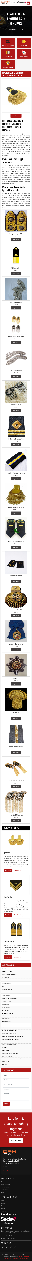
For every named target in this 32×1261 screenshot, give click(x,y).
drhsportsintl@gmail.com (8, 1238)
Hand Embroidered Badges (9, 974)
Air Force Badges (7, 971)
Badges (4, 968)
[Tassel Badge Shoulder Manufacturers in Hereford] (16, 289)
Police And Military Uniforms (10, 1053)
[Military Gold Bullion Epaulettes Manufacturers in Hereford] (16, 494)
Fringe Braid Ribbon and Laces (10, 1039)
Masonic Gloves (6, 1021)
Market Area (4, 1211)
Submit (6, 1104)
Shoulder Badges (9, 941)
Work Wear (5, 1062)
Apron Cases (5, 1010)
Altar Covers (6, 1007)
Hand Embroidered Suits (9, 1045)
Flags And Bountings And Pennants (12, 1036)
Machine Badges (6, 995)
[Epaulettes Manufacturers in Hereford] (16, 699)
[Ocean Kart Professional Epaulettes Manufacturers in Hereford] (16, 460)
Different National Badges (9, 998)
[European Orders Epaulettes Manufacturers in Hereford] (16, 631)
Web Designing (24, 1256)
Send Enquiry (18, 870)
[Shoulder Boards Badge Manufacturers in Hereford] (16, 357)
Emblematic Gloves (7, 1013)
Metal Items (5, 1050)
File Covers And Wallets (9, 1033)
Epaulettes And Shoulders (9, 1031)
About (2, 1200)
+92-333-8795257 (7, 1235)
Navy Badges (5, 977)
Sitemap (3, 1208)
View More (6, 1171)
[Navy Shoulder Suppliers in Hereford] (16, 884)
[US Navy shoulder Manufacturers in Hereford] (16, 255)
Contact (3, 1203)
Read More (8, 870)
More (3, 1025)
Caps (3, 1028)
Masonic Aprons (7, 1016)
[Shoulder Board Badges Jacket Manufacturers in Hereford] (16, 323)
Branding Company (22, 1258)
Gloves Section (6, 1042)
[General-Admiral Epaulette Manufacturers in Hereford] (16, 597)
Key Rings (5, 1047)
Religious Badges (7, 989)
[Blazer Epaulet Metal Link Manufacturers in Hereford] (16, 802)
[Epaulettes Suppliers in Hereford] (16, 840)
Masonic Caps (6, 1019)
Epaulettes (7, 852)
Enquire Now (16, 1140)
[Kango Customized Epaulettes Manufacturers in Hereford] (16, 528)
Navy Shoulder (8, 897)
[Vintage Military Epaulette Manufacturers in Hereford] (16, 221)
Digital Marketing (9, 1258)
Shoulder (5, 992)
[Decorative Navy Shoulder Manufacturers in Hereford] (16, 733)
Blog (2, 1206)
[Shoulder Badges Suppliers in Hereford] (16, 929)
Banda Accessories (6, 983)
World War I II (6, 980)
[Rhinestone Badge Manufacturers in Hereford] (16, 392)
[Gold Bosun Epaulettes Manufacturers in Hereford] (16, 562)
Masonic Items (5, 1004)
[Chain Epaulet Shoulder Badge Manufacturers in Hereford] (16, 768)
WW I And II (5, 1064)
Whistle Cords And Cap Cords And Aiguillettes (15, 1059)
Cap (3, 986)
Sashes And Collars (7, 1056)
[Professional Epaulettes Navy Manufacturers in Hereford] (16, 426)
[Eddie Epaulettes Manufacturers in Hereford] (16, 665)
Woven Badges (6, 1001)
